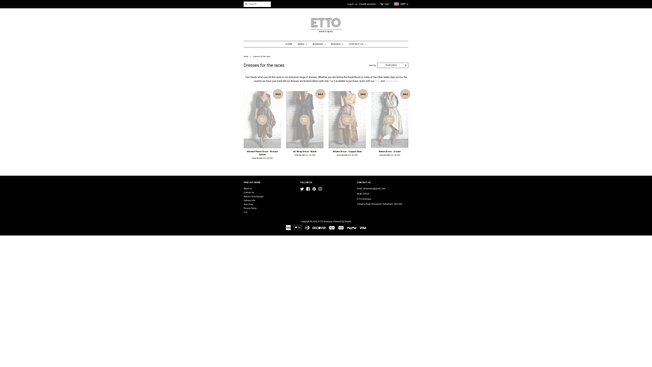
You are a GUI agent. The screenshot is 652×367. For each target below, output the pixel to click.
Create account (367, 4)
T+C (245, 212)
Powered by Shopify (342, 221)
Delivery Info (249, 200)
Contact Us (249, 192)
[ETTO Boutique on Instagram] (320, 190)
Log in (351, 4)
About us (248, 188)
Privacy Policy (250, 208)
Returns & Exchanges (254, 196)
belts (377, 81)
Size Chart (248, 204)
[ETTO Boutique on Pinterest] (314, 190)
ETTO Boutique (325, 221)
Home (246, 56)
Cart (387, 4)
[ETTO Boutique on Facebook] (308, 190)
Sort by (372, 65)
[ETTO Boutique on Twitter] (302, 190)
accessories (391, 81)
